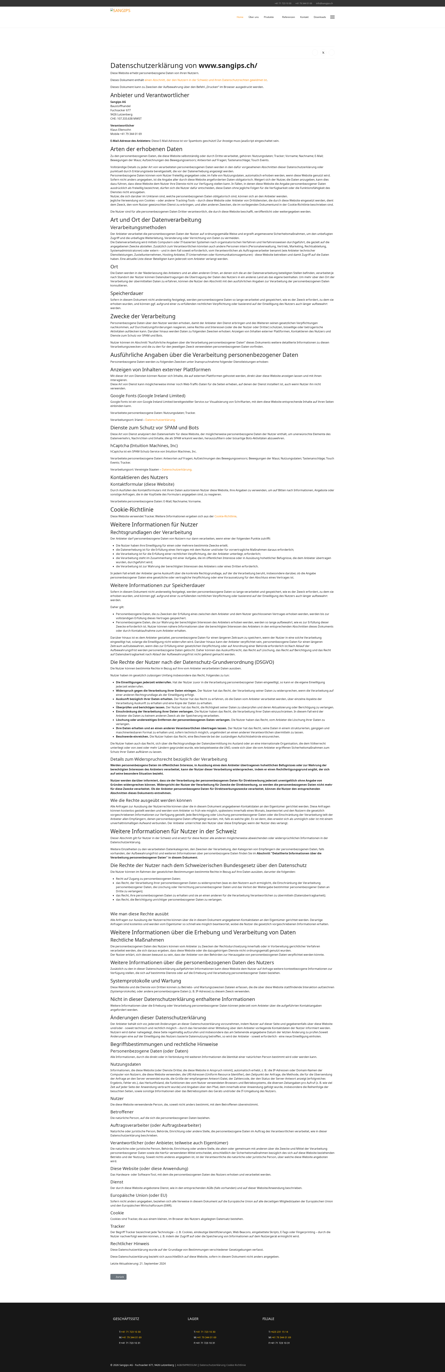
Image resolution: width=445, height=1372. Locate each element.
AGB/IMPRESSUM (187, 1365)
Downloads (320, 17)
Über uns (254, 17)
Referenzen (288, 17)
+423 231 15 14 (279, 1331)
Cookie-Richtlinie (225, 516)
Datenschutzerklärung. (160, 420)
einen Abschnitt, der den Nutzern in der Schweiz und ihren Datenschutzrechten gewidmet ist (206, 80)
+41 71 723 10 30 (283, 3)
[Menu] (332, 17)
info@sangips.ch (324, 3)
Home (240, 17)
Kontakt (304, 17)
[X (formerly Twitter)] (323, 52)
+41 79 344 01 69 (303, 3)
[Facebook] (315, 52)
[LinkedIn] (332, 52)
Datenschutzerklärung (213, 1365)
